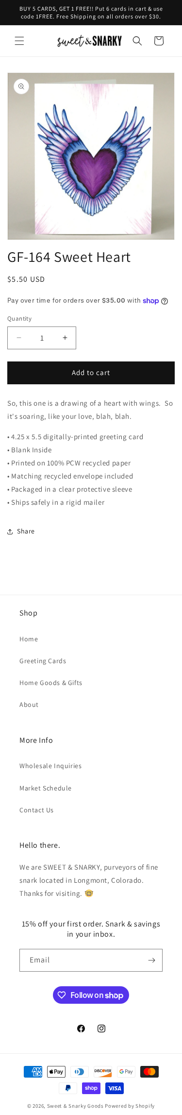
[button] (19, 40)
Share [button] (26, 531)
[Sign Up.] (151, 960)
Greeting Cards (42, 660)
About (29, 704)
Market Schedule (45, 788)
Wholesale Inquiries (50, 765)
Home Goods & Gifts (51, 682)
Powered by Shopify (130, 1105)
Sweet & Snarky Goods (75, 1105)
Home (28, 639)
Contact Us (36, 810)
